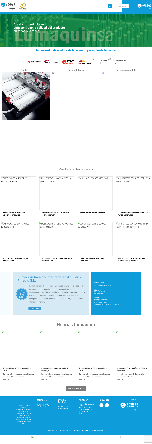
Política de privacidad (62, 430)
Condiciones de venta (97, 430)
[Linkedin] (101, 405)
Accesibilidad (86, 430)
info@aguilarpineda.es (102, 285)
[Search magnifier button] (110, 6)
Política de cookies (75, 430)
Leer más (6, 379)
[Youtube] (107, 405)
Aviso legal (51, 430)
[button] (24, 63)
